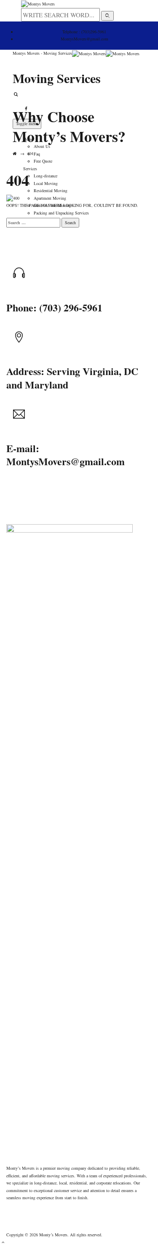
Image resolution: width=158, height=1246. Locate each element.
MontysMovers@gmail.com (84, 39)
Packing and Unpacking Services (61, 213)
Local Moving (46, 183)
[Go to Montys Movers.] (14, 153)
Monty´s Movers (53, 1235)
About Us (42, 146)
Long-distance (45, 176)
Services (30, 168)
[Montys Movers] (105, 53)
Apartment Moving (50, 198)
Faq (37, 154)
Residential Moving (50, 190)
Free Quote (43, 161)
